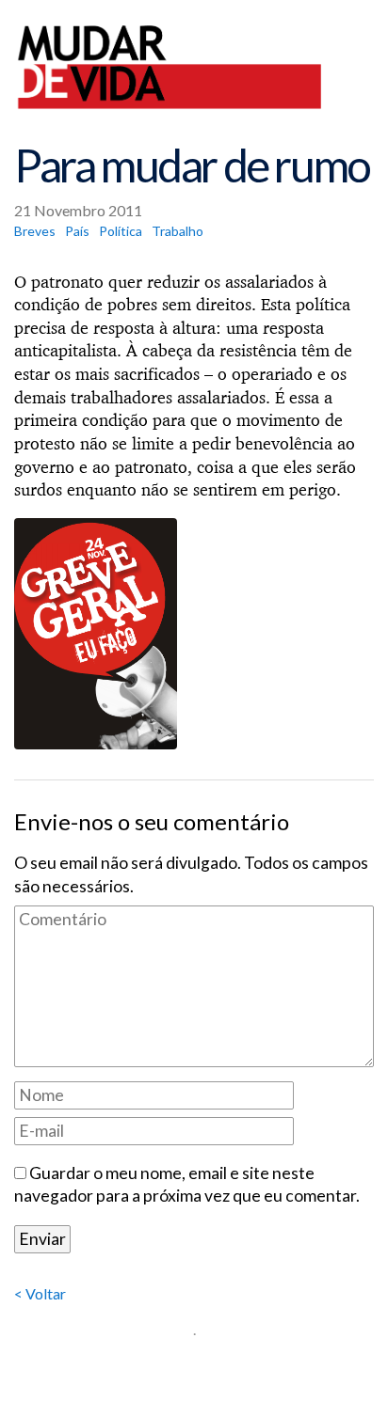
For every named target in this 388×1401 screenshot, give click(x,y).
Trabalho (177, 231)
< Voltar (40, 1293)
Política (120, 231)
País (77, 231)
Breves (35, 231)
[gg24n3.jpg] (194, 633)
